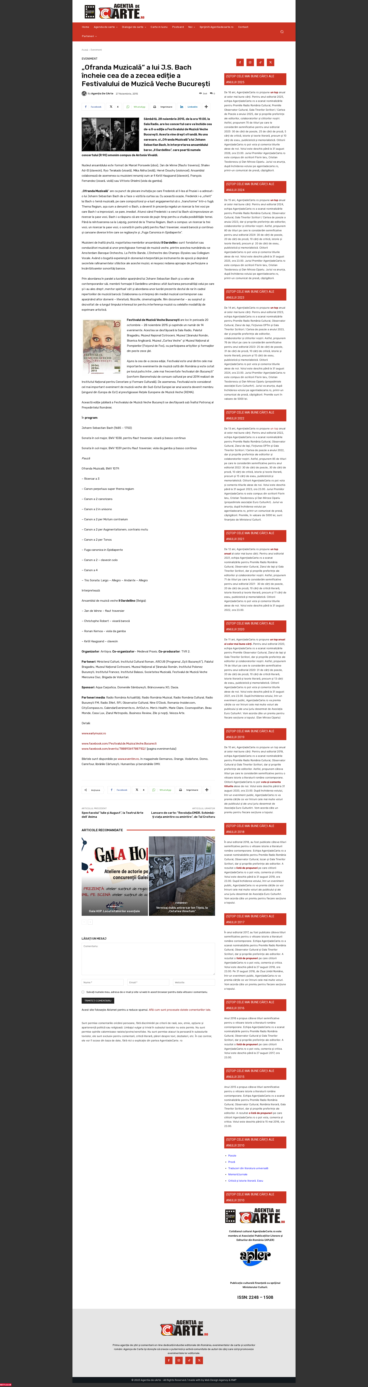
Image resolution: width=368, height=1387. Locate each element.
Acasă (85, 49)
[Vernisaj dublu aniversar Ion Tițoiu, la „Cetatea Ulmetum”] (182, 876)
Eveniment (96, 49)
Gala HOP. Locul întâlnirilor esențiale (114, 911)
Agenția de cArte (102, 93)
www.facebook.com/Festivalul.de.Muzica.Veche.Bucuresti (119, 743)
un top (274, 92)
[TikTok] (260, 62)
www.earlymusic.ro (94, 733)
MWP (234, 1380)
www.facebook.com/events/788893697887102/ (114, 748)
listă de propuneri (247, 867)
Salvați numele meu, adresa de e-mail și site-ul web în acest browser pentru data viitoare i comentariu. (147, 992)
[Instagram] (250, 62)
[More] (206, 107)
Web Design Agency (216, 1380)
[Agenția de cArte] (85, 93)
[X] (270, 62)
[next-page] (90, 922)
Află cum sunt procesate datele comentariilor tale (179, 1009)
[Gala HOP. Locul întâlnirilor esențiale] (115, 876)
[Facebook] (240, 62)
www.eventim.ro (128, 759)
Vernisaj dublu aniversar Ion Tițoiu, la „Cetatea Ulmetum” (182, 909)
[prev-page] (84, 922)
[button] (281, 31)
